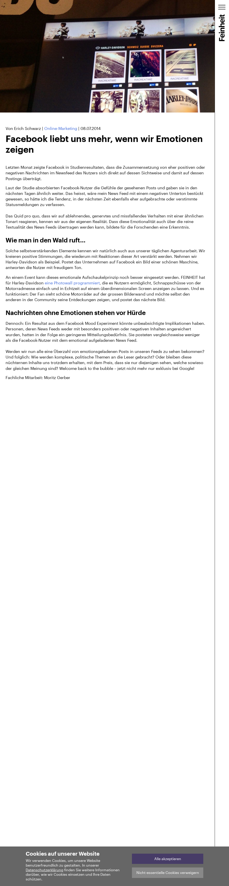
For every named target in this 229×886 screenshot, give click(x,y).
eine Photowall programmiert (72, 282)
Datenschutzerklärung (44, 870)
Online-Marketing (60, 128)
